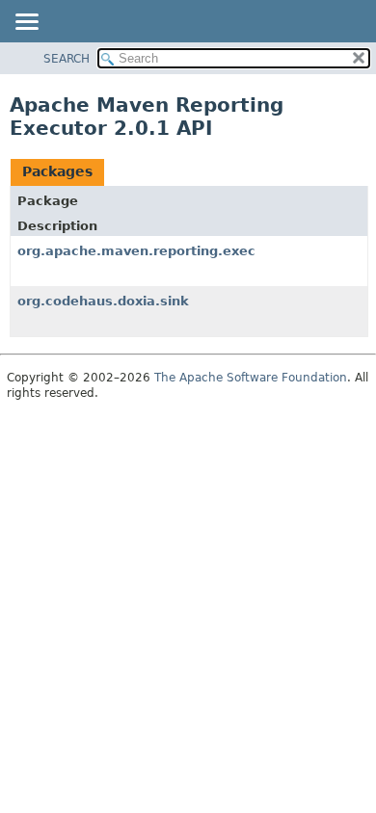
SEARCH (66, 59)
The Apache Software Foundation (250, 377)
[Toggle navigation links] (26, 23)
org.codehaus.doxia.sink (103, 301)
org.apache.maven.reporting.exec (136, 251)
